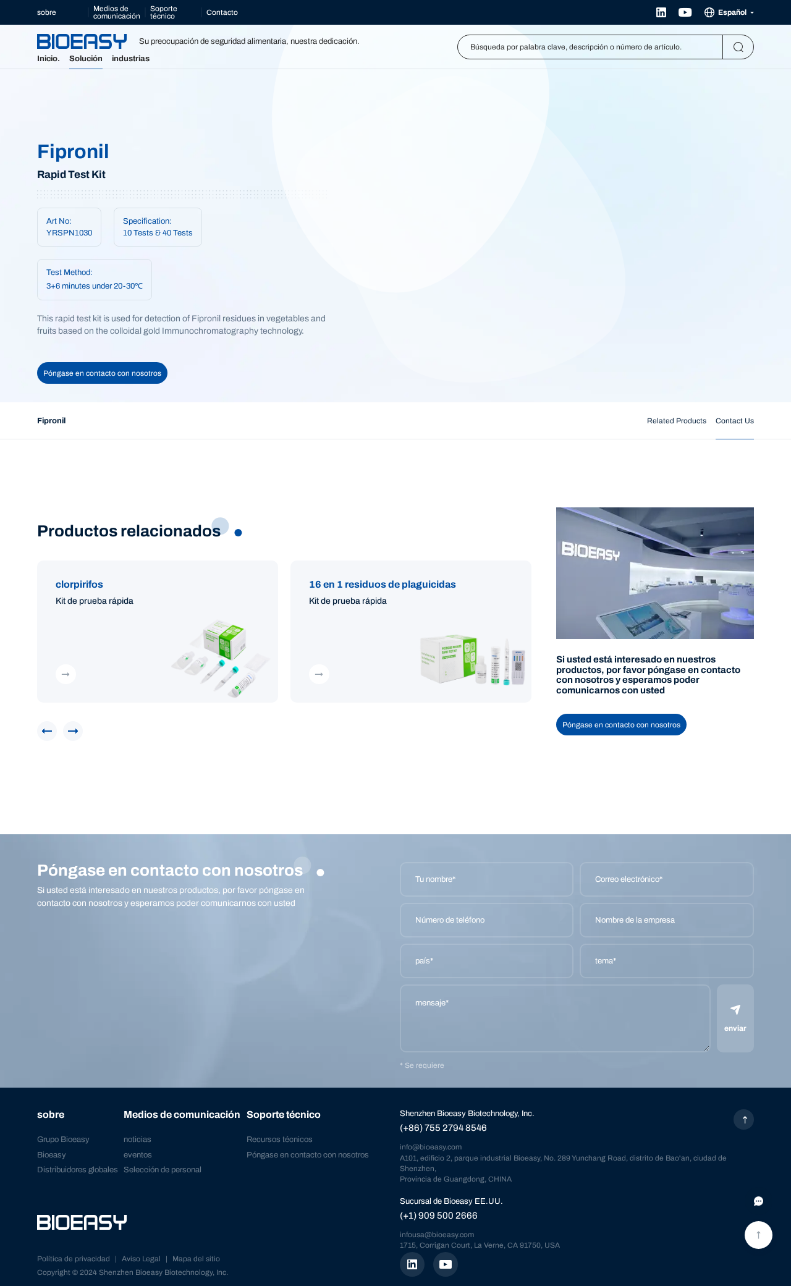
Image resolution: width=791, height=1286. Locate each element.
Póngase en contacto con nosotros (102, 373)
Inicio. (48, 59)
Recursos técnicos (280, 1139)
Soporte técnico (163, 12)
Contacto (222, 12)
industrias (131, 59)
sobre (46, 12)
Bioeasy (51, 1155)
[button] (47, 731)
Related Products (676, 421)
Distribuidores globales (77, 1169)
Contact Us (735, 421)
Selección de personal (162, 1169)
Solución (86, 59)
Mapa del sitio (196, 1258)
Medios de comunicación (116, 12)
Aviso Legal (141, 1258)
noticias (137, 1139)
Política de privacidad (73, 1258)
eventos (138, 1155)
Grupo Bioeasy (63, 1139)
